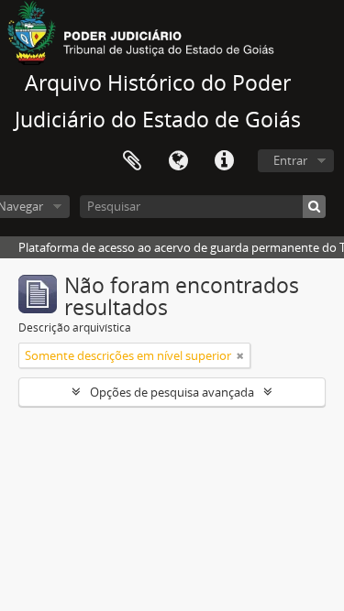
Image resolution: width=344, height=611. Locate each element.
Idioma (178, 161)
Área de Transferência (132, 161)
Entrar (290, 160)
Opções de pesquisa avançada (172, 392)
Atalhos (224, 161)
